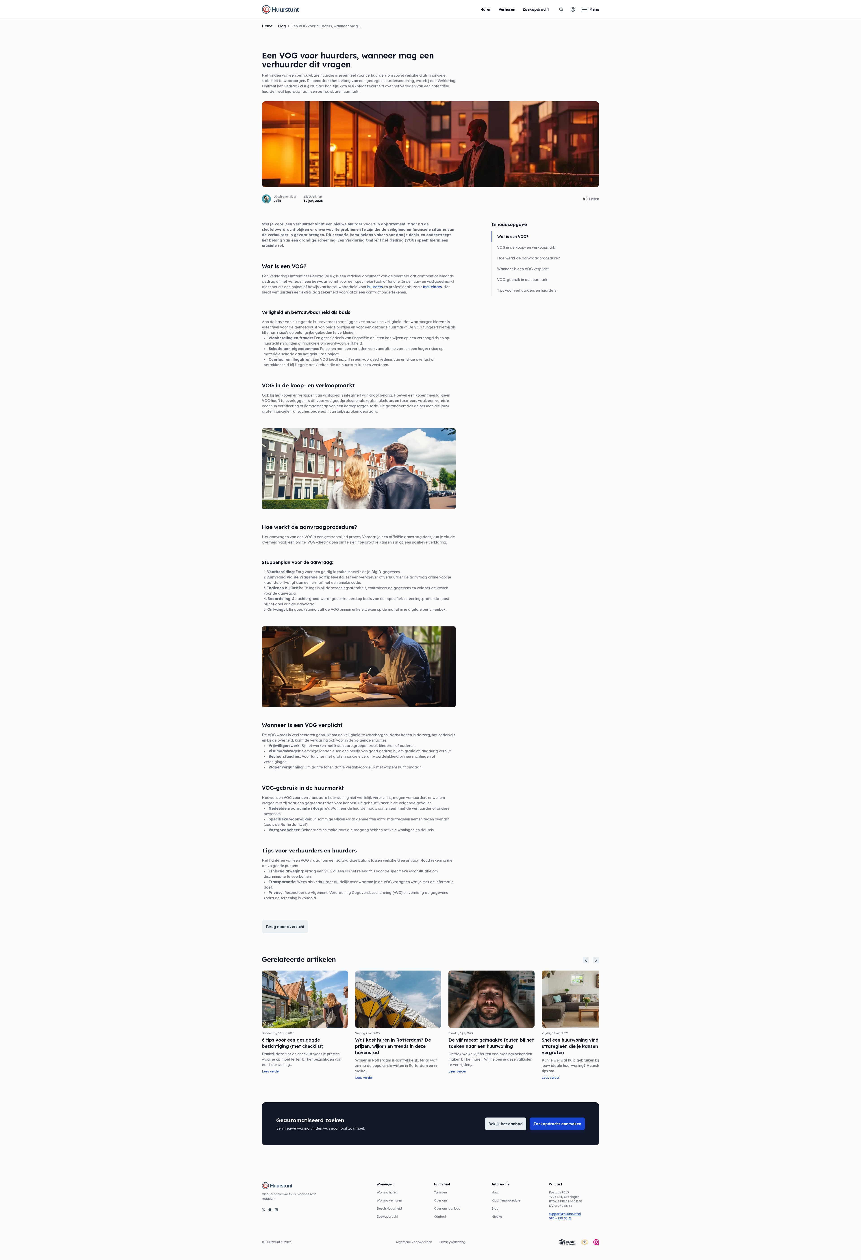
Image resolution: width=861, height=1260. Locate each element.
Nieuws (496, 1217)
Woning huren (387, 1192)
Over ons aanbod (447, 1208)
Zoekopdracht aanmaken (557, 1124)
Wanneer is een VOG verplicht (523, 269)
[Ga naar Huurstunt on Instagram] (276, 1210)
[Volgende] (596, 960)
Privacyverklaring (452, 1242)
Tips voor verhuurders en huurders (526, 290)
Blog (282, 26)
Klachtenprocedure (505, 1200)
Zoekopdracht (387, 1217)
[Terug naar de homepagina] (280, 9)
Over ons (441, 1200)
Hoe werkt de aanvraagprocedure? (528, 258)
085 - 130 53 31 (560, 1218)
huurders (375, 287)
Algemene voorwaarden (414, 1242)
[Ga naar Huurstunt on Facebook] (270, 1210)
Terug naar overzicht (284, 926)
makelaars (432, 287)
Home (267, 26)
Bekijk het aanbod (506, 1124)
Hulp (494, 1192)
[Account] (573, 9)
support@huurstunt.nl (565, 1214)
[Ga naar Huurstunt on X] (263, 1210)
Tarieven (440, 1192)
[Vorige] (586, 960)
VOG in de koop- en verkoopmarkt (527, 247)
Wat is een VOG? (512, 236)
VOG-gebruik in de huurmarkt (523, 279)
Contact (440, 1217)
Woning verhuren (389, 1200)
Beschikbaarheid (389, 1208)
